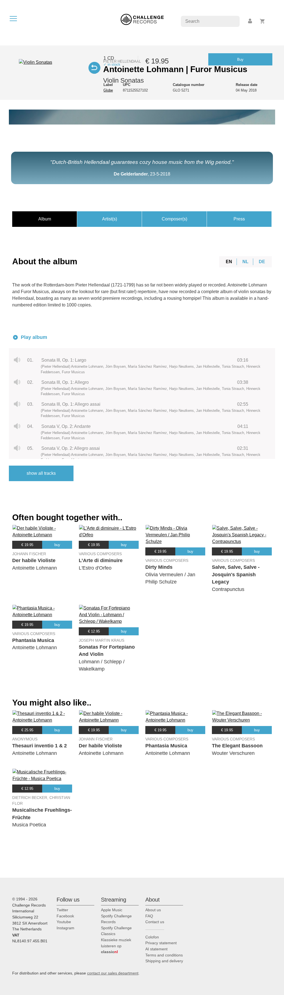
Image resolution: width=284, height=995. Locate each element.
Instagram (65, 928)
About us (153, 910)
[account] (250, 21)
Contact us (154, 922)
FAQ (149, 916)
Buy (240, 59)
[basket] (262, 21)
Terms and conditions (164, 955)
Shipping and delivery (164, 961)
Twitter (62, 910)
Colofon (152, 937)
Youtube (64, 922)
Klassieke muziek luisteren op (116, 946)
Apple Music (111, 910)
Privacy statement (161, 943)
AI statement (156, 949)
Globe (108, 90)
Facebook (65, 916)
